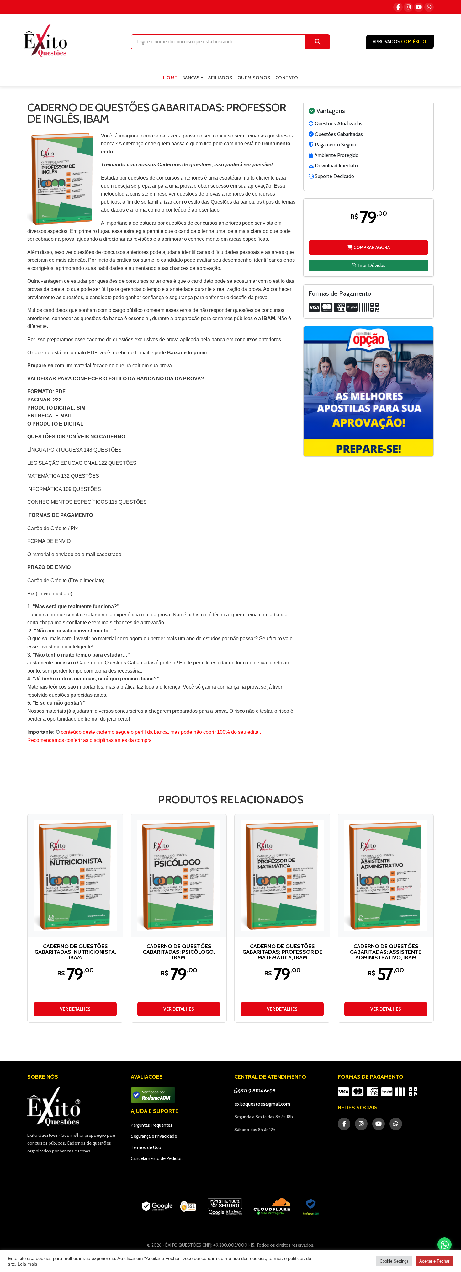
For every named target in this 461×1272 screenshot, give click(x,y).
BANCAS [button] (191, 78)
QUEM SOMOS (253, 78)
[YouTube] (418, 7)
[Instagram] (408, 7)
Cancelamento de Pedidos (157, 1158)
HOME (170, 78)
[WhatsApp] (429, 7)
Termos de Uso (146, 1147)
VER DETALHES (75, 1009)
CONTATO (286, 78)
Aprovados (400, 42)
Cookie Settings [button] (394, 1261)
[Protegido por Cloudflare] (272, 1206)
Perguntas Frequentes (151, 1125)
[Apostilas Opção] (368, 391)
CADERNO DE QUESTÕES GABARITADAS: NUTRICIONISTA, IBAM (75, 952)
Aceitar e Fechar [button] (434, 1261)
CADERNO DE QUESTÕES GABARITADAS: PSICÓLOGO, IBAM (179, 952)
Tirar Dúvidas (370, 265)
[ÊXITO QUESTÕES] (47, 40)
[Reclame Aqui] (310, 1206)
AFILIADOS (220, 78)
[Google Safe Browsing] (225, 1206)
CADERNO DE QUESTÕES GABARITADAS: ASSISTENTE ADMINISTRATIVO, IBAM (385, 952)
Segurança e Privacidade (154, 1136)
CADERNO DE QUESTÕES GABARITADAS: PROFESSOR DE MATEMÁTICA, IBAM (282, 952)
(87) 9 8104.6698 (257, 1091)
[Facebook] (398, 7)
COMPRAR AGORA (371, 247)
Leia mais (27, 1264)
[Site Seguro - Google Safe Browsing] (169, 1206)
